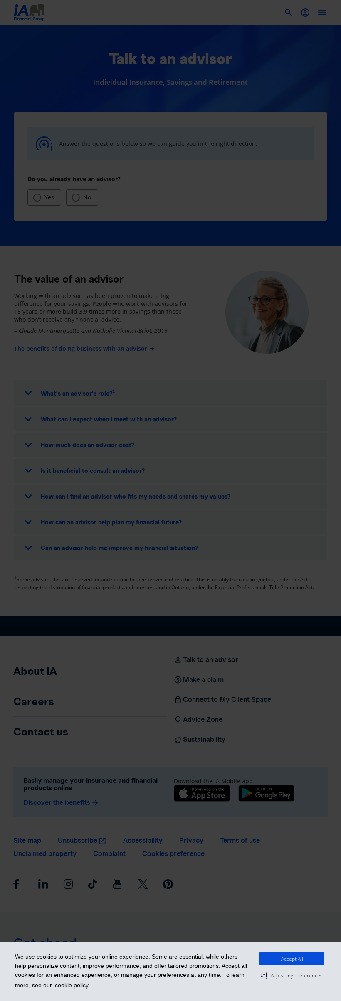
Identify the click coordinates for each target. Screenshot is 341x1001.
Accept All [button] (292, 958)
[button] (291, 975)
